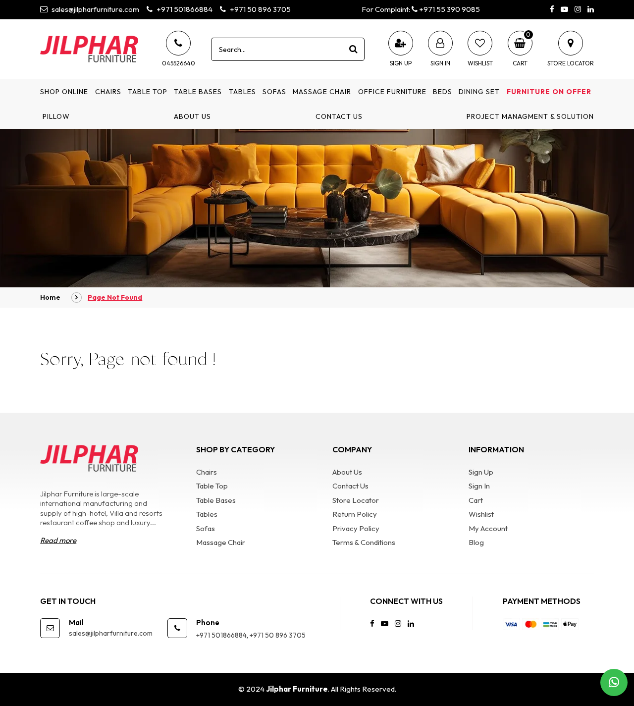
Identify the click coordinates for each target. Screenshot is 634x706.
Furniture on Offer (549, 91)
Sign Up (481, 472)
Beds (442, 91)
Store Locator (355, 500)
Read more (58, 540)
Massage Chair (322, 91)
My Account (488, 528)
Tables (242, 91)
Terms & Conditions (363, 542)
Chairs (108, 91)
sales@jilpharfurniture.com (94, 9)
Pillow (56, 116)
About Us (192, 116)
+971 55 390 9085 (449, 9)
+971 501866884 (183, 9)
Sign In (479, 485)
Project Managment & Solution (530, 116)
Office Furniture (392, 91)
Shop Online (64, 91)
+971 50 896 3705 (259, 9)
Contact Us (339, 116)
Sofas (274, 91)
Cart (476, 500)
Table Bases (198, 91)
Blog (476, 542)
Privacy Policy (355, 528)
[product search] (353, 49)
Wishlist (481, 514)
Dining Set (479, 91)
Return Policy (354, 514)
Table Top (147, 91)
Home (50, 297)
